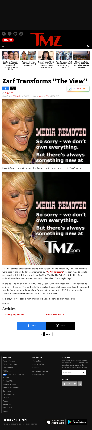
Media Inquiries (38, 374)
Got (8, 40)
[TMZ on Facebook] (4, 34)
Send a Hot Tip (38, 364)
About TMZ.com (9, 361)
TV (41, 334)
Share (33, 325)
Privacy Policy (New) (10, 364)
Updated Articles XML (11, 388)
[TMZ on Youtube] (15, 34)
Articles (6, 378)
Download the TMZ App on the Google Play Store (77, 422)
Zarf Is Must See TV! (55, 314)
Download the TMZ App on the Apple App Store (55, 422)
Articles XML (7, 381)
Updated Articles (9, 384)
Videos (5, 411)
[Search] (88, 46)
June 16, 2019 (44, 96)
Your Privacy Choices (15, 374)
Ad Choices (7, 371)
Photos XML (7, 408)
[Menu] (3, 46)
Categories (7, 391)
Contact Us (36, 361)
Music (48, 334)
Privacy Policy (67, 367)
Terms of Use (8, 368)
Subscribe (83, 372)
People (5, 401)
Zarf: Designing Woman (13, 314)
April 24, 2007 (15, 96)
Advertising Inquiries (40, 371)
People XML (7, 404)
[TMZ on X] (10, 34)
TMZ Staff (9, 93)
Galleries (6, 398)
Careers (35, 368)
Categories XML (9, 394)
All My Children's (55, 271)
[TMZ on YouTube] (74, 383)
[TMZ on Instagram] (21, 34)
